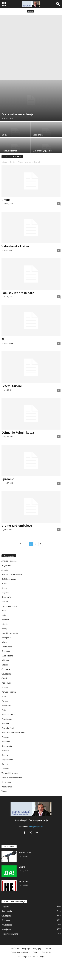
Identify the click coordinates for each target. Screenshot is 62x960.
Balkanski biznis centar (12, 574)
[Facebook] (25, 833)
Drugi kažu (6, 597)
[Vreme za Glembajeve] (31, 507)
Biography (37, 948)
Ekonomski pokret (9, 606)
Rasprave (6, 741)
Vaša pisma (7, 787)
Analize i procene (9, 561)
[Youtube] (37, 833)
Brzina (6, 200)
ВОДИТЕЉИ (25, 852)
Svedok (31, 11)
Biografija (26, 948)
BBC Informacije (9, 579)
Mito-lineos (38, 134)
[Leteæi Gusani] (31, 367)
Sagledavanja (7, 760)
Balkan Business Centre (20, 952)
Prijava (36, 952)
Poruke (5, 701)
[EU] (31, 320)
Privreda (5, 723)
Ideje (4, 615)
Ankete (5, 570)
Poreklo (5, 696)
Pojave (5, 687)
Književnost (7, 647)
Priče (4, 710)
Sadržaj (12, 162)
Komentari (6, 651)
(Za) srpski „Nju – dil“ (42, 150)
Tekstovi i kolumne (24, 162)
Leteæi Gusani (12, 386)
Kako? (4, 134)
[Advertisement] (31, 47)
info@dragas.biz (36, 827)
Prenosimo (6, 705)
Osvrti (4, 678)
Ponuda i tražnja (9, 692)
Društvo (5, 601)
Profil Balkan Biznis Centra (13, 732)
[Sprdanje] (31, 460)
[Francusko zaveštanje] (31, 100)
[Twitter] (31, 833)
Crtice (4, 588)
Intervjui (5, 624)
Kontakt (48, 948)
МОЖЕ (22, 866)
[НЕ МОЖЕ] (9, 885)
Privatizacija (7, 719)
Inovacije (5, 620)
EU (3, 339)
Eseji (4, 610)
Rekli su (5, 751)
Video (4, 791)
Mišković (5, 660)
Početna (4, 162)
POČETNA (15, 948)
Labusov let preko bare (18, 293)
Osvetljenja (6, 674)
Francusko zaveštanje (17, 114)
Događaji (5, 592)
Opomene (6, 669)
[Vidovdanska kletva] (31, 227)
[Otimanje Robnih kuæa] (31, 414)
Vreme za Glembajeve (17, 526)
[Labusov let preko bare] (31, 274)
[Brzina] (31, 181)
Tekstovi (5, 769)
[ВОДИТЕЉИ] (9, 856)
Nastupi (5, 665)
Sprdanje (8, 479)
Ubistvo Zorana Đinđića (12, 778)
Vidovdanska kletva (15, 246)
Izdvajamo (6, 638)
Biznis (4, 583)
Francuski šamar (9, 150)
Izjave (4, 642)
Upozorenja (6, 782)
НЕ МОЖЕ (24, 881)
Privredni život (8, 728)
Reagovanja (7, 746)
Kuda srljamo (7, 656)
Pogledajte (6, 683)
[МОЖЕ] (9, 871)
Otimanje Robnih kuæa (18, 433)
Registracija (46, 952)
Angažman (6, 565)
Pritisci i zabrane (9, 714)
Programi (5, 737)
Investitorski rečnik (10, 633)
